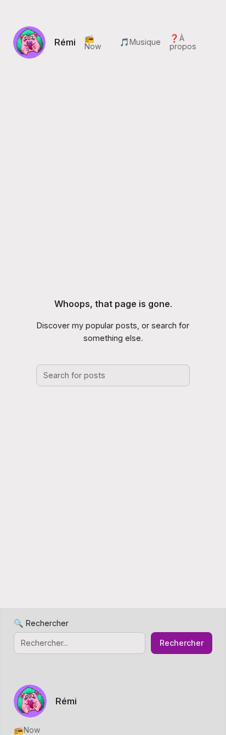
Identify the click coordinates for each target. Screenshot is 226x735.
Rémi (65, 42)
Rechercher (182, 642)
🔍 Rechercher (41, 623)
